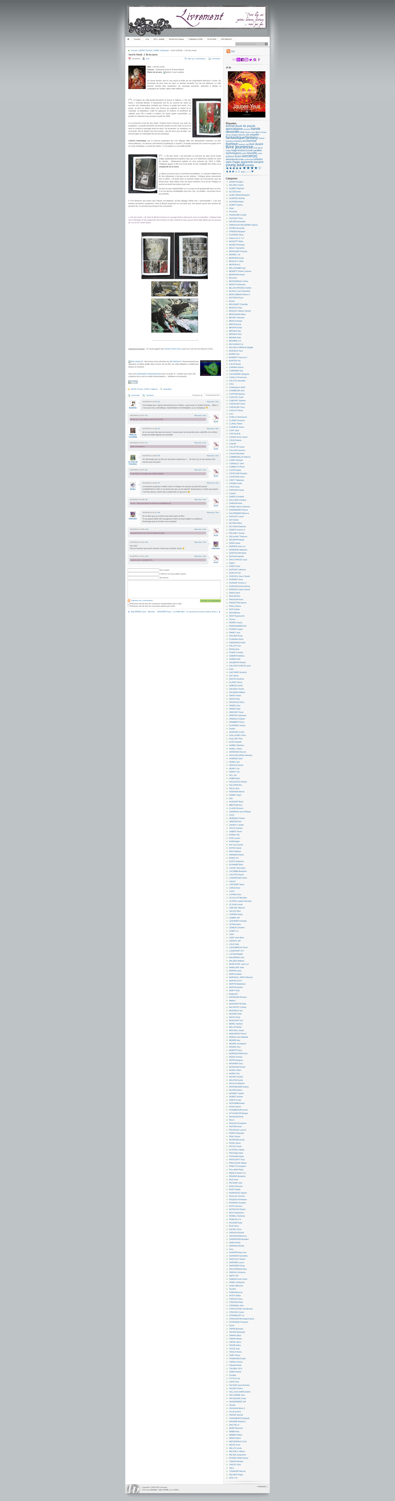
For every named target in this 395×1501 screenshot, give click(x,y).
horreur (252, 140)
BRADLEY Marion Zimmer (240, 311)
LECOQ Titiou (235, 911)
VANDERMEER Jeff (237, 1402)
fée (244, 141)
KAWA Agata (234, 841)
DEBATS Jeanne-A (237, 530)
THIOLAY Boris (235, 1352)
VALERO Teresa (236, 1388)
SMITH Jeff (233, 1276)
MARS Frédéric (235, 974)
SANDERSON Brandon (239, 1239)
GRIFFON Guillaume (237, 715)
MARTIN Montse (236, 987)
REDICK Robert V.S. (237, 1173)
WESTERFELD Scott (237, 1441)
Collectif (232, 444)
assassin (247, 129)
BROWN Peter (235, 338)
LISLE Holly (234, 944)
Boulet (232, 301)
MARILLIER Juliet (236, 967)
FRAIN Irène (234, 649)
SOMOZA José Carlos (238, 1279)
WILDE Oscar (234, 1445)
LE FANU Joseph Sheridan (240, 901)
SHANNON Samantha (238, 1256)
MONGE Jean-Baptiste (238, 1037)
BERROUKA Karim (237, 275)
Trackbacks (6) (197, 395)
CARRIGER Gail (236, 371)
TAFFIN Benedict (236, 1329)
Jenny (231, 815)
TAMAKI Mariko (235, 1339)
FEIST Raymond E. (237, 616)
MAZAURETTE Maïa (237, 1004)
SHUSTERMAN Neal (238, 1269)
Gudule (232, 729)
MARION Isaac (235, 971)
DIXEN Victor (234, 566)
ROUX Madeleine (236, 1213)
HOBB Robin (234, 778)
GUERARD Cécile (236, 732)
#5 (159, 456)
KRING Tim (234, 858)
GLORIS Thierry (235, 682)
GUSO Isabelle (235, 742)
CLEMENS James (236, 427)
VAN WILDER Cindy (237, 1398)
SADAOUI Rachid (236, 1233)
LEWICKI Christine (237, 928)
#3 (159, 428)
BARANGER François (238, 251)
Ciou (231, 414)
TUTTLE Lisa (234, 1378)
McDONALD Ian (236, 1011)
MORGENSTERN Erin (238, 1054)
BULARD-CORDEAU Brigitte (241, 347)
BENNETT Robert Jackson (240, 271)
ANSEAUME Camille (238, 215)
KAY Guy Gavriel (236, 845)
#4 (147, 443)
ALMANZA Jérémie (237, 198)
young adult (235, 165)
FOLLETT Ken (235, 646)
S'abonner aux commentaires (142, 600)
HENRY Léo (234, 769)
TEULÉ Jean (234, 1349)
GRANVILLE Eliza (236, 702)
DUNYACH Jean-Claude (239, 576)
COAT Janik (234, 430)
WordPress (133, 1488)
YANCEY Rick (235, 1465)
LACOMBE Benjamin (238, 871)
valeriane (133, 519)
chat (242, 132)
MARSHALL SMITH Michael (241, 977)
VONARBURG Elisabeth (239, 1418)
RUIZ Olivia (234, 1226)
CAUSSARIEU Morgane (239, 374)
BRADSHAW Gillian (237, 314)
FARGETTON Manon (238, 603)
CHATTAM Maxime (237, 394)
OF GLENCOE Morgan (238, 1113)
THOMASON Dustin (237, 1359)
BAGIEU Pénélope (237, 245)
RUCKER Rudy (235, 1223)
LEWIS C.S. (234, 931)
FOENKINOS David (237, 643)
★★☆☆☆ (246, 172)
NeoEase (153, 1490)
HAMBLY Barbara (236, 745)
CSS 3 (176, 1490)
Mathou (232, 1001)
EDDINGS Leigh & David (239, 589)
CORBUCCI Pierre (237, 467)
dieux (258, 132)
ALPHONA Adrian (236, 202)
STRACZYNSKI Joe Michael (241, 1309)
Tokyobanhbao (235, 1365)
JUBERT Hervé (235, 831)
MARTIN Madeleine (237, 984)
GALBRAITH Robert (237, 662)
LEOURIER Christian (238, 921)
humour (232, 144)
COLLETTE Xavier (237, 447)
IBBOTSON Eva (235, 805)
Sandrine (133, 408)
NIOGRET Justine (236, 1093)
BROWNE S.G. (235, 341)
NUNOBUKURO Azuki (238, 1110)
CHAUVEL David (236, 397)
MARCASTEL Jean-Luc (239, 964)
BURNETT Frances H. (238, 357)
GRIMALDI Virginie (237, 719)
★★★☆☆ (233, 171)
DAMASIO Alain (235, 503)
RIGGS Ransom (236, 1186)
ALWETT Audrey (236, 205)
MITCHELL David (236, 1030)
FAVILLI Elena (235, 606)
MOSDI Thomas (145, 50)
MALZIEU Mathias (236, 961)
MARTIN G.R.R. (235, 981)
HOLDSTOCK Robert (238, 782)
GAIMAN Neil (234, 659)
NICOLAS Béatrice (237, 1083)
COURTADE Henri (237, 477)
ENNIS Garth (234, 593)
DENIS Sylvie (234, 543)
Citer (217, 401)
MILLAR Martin (235, 1027)
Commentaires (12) (212, 395)
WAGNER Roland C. (237, 1421)
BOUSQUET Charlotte (238, 304)
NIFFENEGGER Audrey (239, 1087)
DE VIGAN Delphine (237, 526)
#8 (147, 499)
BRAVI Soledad (235, 321)
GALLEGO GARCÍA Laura (240, 666)
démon (242, 134)
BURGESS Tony (236, 351)
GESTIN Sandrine (236, 679)
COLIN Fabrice (235, 440)
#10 (147, 529)
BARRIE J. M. (234, 255)
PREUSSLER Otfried (238, 1163)
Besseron (233, 278)
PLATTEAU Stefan (236, 1150)
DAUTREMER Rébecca (239, 513)
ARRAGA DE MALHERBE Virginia (243, 225)
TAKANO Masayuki (237, 1332)
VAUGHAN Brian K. (237, 1408)
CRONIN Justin (235, 483)
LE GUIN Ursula (236, 904)
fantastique (167, 389)
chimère (247, 132)
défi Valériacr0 (175, 361)
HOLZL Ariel (234, 788)
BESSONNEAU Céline (238, 281)
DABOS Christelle (236, 497)
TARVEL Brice (235, 1342)
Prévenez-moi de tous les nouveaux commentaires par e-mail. (156, 604)
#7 (159, 483)
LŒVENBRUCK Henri (238, 947)
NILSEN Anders (235, 1090)
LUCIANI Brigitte (236, 954)
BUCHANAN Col (236, 344)
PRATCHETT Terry (237, 1160)
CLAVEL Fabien (236, 424)
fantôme (239, 141)
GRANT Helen (235, 696)
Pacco (231, 1120)
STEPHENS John (236, 1306)
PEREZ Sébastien (236, 1133)
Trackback (150, 395)
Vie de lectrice (235, 1412)
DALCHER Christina (237, 500)
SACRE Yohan (235, 1229)
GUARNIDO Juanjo (237, 725)
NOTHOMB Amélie (237, 1103)
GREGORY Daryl (236, 712)
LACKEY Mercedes (237, 868)
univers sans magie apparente (244, 161)
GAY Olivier (234, 676)
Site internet (164, 578)
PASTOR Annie (235, 1126)
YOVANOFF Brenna (237, 1471)
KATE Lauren (234, 838)
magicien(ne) (238, 150)
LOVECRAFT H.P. (236, 951)
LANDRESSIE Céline (238, 878)
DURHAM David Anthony (239, 586)
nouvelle (252, 153)
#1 (159, 401)
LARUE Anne (234, 888)
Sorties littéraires (236, 1286)
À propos (137, 39)
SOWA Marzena (235, 1292)
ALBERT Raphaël (236, 188)
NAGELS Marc (235, 1070)
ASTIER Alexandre (237, 228)
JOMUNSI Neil (235, 821)
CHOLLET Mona (236, 410)
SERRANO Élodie (236, 1246)
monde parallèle (254, 150)
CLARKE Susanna (237, 420)
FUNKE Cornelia (236, 652)
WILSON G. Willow (237, 1451)
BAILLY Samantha (236, 248)
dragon (234, 134)
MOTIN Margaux (236, 1060)
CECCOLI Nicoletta (237, 381)
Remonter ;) (262, 1486)
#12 (147, 556)
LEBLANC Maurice (237, 908)
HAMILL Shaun (235, 749)
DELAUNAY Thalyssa (238, 536)
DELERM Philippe (236, 540)
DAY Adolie (234, 520)
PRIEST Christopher (237, 1166)
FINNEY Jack (234, 633)
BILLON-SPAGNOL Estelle (240, 288)
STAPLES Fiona (236, 1299)
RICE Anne (233, 1180)
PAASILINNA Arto (236, 1117)
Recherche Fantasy (176, 39)
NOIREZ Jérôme (236, 1097)
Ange (231, 208)
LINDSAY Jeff (234, 941)
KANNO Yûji (234, 835)
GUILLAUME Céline (237, 735)
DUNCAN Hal (235, 573)
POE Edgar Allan (236, 1153)
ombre (259, 153)
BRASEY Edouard (236, 318)
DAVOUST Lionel (236, 516)
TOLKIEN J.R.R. (236, 1369)
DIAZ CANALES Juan (238, 560)
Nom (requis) (164, 570)
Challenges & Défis (196, 39)
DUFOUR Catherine (237, 570)
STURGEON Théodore (238, 1322)
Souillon (232, 1289)
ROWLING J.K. (235, 1219)
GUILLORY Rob (236, 739)
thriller (241, 159)
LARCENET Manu (236, 884)
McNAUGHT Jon (236, 1020)
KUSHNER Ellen (236, 865)
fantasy (251, 137)
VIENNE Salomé (236, 1415)
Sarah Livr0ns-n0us (173, 349)
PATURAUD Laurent (237, 1130)
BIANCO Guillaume (237, 284)
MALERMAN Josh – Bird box (143, 612)
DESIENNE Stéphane (238, 550)
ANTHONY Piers (236, 218)
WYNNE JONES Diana (238, 1458)
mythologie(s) (233, 153)
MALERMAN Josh (236, 957)
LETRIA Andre (235, 924)
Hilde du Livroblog (133, 436)
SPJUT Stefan (235, 1296)
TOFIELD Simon (236, 1362)
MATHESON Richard (238, 997)
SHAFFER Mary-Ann (237, 1252)
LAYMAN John (235, 894)
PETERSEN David (237, 1140)
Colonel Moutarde (236, 454)
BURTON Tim (235, 361)
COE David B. (235, 434)
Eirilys (133, 489)
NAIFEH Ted (234, 1074)
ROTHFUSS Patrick (237, 1209)
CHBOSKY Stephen (237, 401)
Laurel (232, 891)
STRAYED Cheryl (236, 1312)
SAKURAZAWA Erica (238, 1236)
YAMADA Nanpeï (236, 1461)
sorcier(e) (249, 156)
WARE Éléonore (236, 1428)
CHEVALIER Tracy (237, 407)
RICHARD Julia (235, 1183)
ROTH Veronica (235, 1206)
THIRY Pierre (234, 1355)
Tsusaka (232, 1375)
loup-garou (258, 148)
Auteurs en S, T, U (236, 238)
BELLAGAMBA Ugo (237, 268)
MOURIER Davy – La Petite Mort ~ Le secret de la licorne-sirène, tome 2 (187, 612)
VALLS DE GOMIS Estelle (240, 1392)
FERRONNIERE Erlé (238, 626)
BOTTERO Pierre (236, 298)
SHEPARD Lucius (236, 1262)
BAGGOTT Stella (236, 241)
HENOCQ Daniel (236, 765)
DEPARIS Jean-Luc (237, 546)
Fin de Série (211, 39)
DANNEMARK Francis (238, 510)
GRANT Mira (234, 699)
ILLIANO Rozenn (236, 808)
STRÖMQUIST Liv (236, 1315)
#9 (159, 512)
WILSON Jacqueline (237, 1455)
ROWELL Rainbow (237, 1216)
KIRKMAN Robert (236, 855)
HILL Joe (233, 775)
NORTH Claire (235, 1100)
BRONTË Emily (235, 328)
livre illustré (256, 144)
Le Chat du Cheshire (132, 463)
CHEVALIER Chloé (237, 404)
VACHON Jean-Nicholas (239, 1385)
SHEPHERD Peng (237, 1266)
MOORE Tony (235, 1047)
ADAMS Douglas (236, 182)
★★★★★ (234, 168)
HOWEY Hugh (235, 795)
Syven (231, 1325)
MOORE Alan (234, 1040)
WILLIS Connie (235, 1448)
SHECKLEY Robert (237, 1259)
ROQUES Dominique (238, 1199)
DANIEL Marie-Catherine (239, 507)
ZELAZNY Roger (236, 1475)
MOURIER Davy (236, 1064)
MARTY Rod (234, 991)
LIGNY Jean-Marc (236, 938)
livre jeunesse (239, 146)
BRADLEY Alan (235, 308)
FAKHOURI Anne (236, 599)
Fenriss (232, 619)
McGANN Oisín (235, 1014)
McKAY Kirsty (234, 1017)
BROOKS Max (235, 331)
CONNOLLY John (236, 464)
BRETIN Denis (235, 324)
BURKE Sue (234, 354)
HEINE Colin (234, 762)
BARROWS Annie (236, 258)
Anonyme (233, 211)
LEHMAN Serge (236, 914)
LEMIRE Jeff (234, 918)
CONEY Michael (236, 460)
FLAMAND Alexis (236, 639)
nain (244, 153)
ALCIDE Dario (235, 192)
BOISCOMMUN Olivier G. (239, 294)
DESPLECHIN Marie (237, 553)
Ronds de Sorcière (237, 1196)
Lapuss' (232, 881)
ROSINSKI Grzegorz (237, 1203)
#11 (147, 542)
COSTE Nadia (235, 470)
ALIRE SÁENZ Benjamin (239, 195)
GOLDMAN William (237, 692)
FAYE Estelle (234, 609)
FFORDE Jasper (236, 629)
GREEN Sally (234, 709)
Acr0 (147, 59)
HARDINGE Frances (237, 752)
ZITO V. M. (233, 1478)
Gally (231, 669)
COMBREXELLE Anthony (239, 457)
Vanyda (232, 1405)
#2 (147, 415)
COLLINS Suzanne (237, 450)
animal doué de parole (240, 125)
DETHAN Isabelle (236, 556)
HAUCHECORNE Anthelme (240, 755)
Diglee (232, 563)
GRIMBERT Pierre (236, 722)
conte (253, 132)
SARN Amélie (235, 1243)
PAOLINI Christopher (238, 1123)
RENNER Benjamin (237, 1176)
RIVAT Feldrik (234, 1189)
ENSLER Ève (234, 596)
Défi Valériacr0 (226, 39)
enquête (254, 134)
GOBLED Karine (236, 686)
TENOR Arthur (235, 1345)
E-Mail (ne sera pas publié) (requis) (173, 574)
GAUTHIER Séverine (238, 672)
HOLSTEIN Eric (235, 785)
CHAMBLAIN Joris (237, 391)
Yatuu (231, 1468)
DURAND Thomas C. (238, 583)
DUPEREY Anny (236, 579)
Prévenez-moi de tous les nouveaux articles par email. (152, 606)
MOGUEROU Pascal (237, 1034)
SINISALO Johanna (237, 1272)
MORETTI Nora (235, 1050)
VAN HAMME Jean (237, 1395)
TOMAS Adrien (235, 1372)
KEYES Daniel (235, 848)
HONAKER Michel (236, 792)
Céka (231, 384)
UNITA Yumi (234, 1382)
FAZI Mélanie (234, 613)
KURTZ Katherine (236, 861)
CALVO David (235, 364)
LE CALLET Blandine (238, 898)
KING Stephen (235, 851)
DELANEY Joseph (237, 533)
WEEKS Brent (235, 1438)
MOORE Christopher (237, 1044)
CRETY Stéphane (236, 480)
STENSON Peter (236, 1302)
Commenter (215, 59)
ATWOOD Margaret (237, 231)
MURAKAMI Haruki (237, 1067)
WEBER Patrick (235, 1435)
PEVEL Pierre (235, 1143)
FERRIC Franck (235, 623)
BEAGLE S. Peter (236, 261)
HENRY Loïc (234, 772)
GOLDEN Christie (236, 689)
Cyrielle (232, 493)
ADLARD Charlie (236, 185)
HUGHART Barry (236, 802)
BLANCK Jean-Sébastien (239, 291)
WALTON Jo (234, 1425)
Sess (231, 1249)
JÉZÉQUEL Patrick (237, 818)
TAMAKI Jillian (235, 1335)
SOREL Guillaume (161, 50)
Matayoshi (233, 994)
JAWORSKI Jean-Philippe (240, 812)
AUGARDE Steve (236, 235)
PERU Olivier (234, 1136)
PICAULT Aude (235, 1146)
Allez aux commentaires (197, 59)
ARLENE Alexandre (237, 221)
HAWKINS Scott (235, 759)
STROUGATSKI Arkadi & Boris (241, 1319)
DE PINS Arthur (235, 523)
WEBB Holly (234, 1431)
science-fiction (233, 156)
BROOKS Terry (235, 334)
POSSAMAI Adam (236, 1156)
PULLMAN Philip (236, 1170)
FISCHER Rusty (236, 636)
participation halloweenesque (149, 374)
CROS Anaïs (234, 487)
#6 (147, 470)
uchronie (249, 159)
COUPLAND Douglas (238, 473)
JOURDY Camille (236, 825)
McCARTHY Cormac (237, 1007)
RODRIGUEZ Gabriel (238, 1193)
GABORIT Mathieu (237, 656)
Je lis (147, 39)
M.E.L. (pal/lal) (159, 39)
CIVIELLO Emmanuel (238, 417)
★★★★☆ (252, 168)
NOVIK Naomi (235, 1107)
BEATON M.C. (235, 265)
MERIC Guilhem (236, 1024)
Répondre (210, 401)
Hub (231, 798)
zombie (249, 165)
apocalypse (234, 128)
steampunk (232, 159)
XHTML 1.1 (167, 1490)
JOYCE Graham (236, 828)
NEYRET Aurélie (236, 1077)
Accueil (128, 39)
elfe (247, 134)
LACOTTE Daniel (236, 875)
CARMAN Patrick (236, 367)
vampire (259, 162)
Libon (231, 934)
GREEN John (234, 706)
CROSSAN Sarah (236, 490)
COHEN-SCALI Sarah (238, 437)
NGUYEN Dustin (236, 1080)
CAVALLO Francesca (238, 377)
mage (228, 150)
